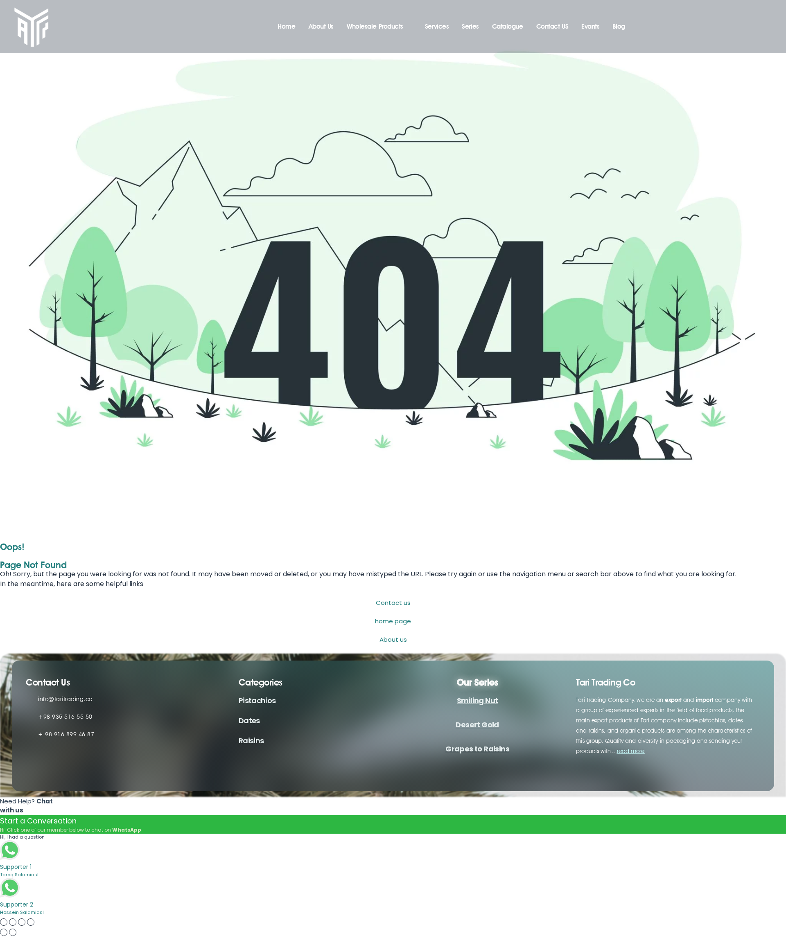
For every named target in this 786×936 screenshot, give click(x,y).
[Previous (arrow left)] (3, 932)
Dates (249, 720)
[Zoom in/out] (3, 922)
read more (631, 751)
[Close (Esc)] (30, 922)
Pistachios (257, 700)
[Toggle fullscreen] (12, 922)
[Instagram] (58, 768)
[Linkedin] (35, 768)
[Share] (21, 922)
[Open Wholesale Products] (408, 27)
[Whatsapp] (81, 768)
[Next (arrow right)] (12, 932)
